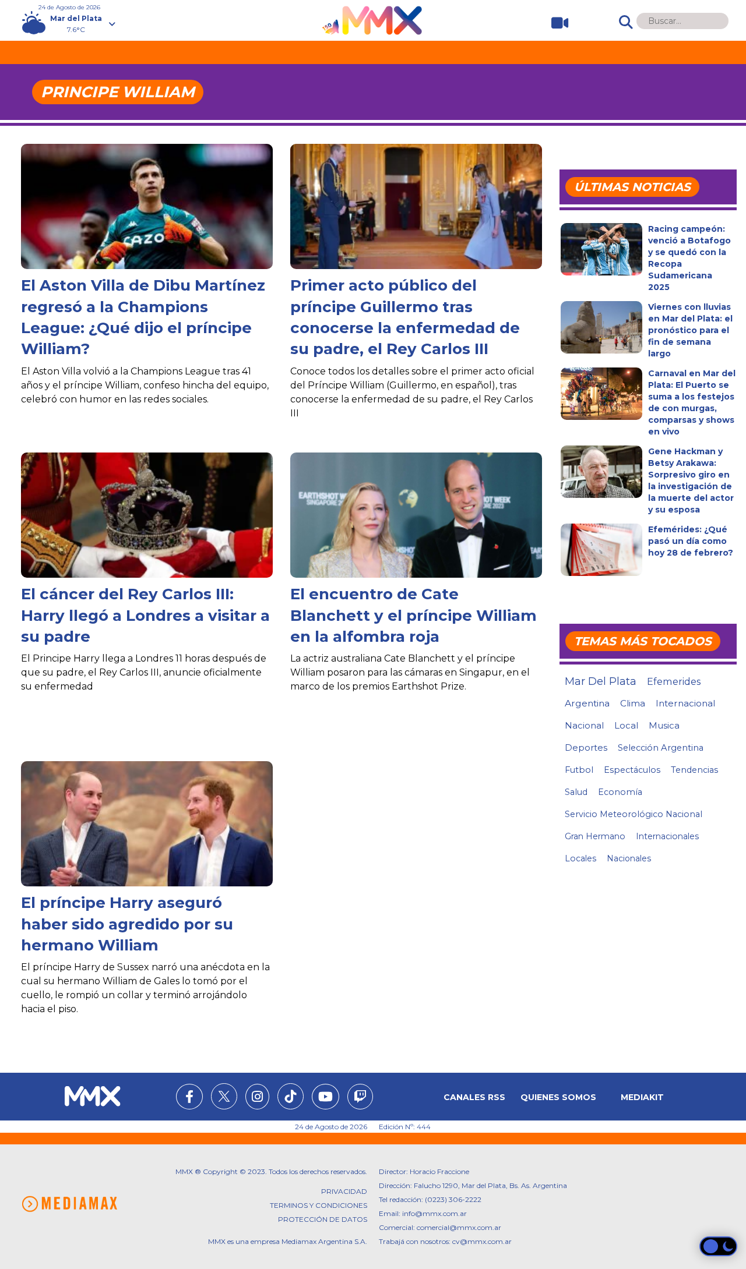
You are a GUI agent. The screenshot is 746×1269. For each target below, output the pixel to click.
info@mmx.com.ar (434, 1213)
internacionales (667, 836)
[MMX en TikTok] (290, 1096)
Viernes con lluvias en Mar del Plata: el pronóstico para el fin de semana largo (690, 330)
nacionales (629, 858)
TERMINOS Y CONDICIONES (318, 1205)
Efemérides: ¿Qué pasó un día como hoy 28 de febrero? (690, 541)
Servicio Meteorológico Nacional (633, 814)
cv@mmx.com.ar (482, 1241)
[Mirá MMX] (555, 23)
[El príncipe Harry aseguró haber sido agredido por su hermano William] (147, 845)
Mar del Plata (600, 681)
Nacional (584, 725)
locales (580, 858)
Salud (576, 792)
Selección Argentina (660, 748)
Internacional (685, 703)
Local (626, 725)
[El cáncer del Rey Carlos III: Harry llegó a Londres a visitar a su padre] (147, 523)
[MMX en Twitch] (360, 1098)
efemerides (674, 681)
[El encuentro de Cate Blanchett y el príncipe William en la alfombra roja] (416, 536)
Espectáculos (632, 770)
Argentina (587, 703)
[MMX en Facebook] (189, 1098)
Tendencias (694, 770)
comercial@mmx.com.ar (459, 1227)
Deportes (586, 748)
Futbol (579, 770)
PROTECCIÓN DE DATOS (322, 1219)
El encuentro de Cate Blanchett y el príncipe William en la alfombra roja (413, 615)
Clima (632, 703)
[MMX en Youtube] (325, 1098)
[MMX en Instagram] (257, 1098)
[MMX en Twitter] (224, 1096)
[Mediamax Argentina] (69, 1204)
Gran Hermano (595, 836)
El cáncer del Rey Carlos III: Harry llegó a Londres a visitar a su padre (145, 615)
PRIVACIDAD (344, 1191)
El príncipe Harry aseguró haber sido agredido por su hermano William (127, 924)
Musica (664, 725)
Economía (620, 792)
